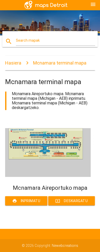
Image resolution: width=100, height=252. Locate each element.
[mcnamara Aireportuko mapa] (50, 176)
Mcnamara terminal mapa (59, 63)
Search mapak (28, 40)
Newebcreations (65, 246)
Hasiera (13, 63)
